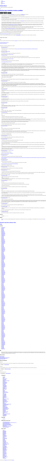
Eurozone (4, 381)
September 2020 (3, 258)
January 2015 (2, 302)
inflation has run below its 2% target (13, 24)
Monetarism (4, 399)
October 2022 (3, 242)
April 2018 (2, 277)
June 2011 (2, 330)
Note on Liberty (5, 451)
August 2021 (2, 251)
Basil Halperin (4, 431)
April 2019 (2, 269)
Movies (4, 402)
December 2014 (3, 303)
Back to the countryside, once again (4, 42)
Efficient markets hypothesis (6, 380)
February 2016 (3, 294)
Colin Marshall (4, 435)
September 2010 (3, 336)
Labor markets (4, 394)
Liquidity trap (4, 396)
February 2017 (3, 286)
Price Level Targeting (5, 407)
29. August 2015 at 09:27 (4, 96)
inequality (4, 390)
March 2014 (2, 309)
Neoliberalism (4, 403)
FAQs (1, 224)
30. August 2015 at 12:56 (4, 175)
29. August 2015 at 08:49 (4, 59)
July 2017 (2, 283)
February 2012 (3, 325)
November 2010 (3, 335)
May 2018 (2, 276)
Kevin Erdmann (5, 445)
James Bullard (22, 20)
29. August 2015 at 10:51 (4, 150)
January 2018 (2, 279)
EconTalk (4, 439)
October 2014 (3, 304)
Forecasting (4, 384)
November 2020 (3, 257)
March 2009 (2, 348)
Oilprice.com (4, 452)
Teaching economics (5, 412)
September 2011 (3, 328)
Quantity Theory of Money (6, 408)
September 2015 (3, 297)
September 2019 (3, 266)
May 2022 (2, 245)
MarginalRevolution (5, 447)
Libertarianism (4, 395)
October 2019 (3, 265)
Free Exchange (4, 441)
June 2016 (2, 291)
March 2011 (2, 332)
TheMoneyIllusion (3, 5)
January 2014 (2, 310)
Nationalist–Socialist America (3, 43)
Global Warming (5, 385)
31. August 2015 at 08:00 (4, 206)
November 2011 (3, 327)
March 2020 (2, 262)
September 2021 (3, 250)
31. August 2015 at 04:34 (4, 203)
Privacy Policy (3, 3)
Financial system (5, 383)
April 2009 (2, 347)
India (3, 389)
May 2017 (2, 284)
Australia (4, 377)
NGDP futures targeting (5, 404)
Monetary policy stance (5, 401)
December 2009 (3, 342)
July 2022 (2, 244)
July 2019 (2, 267)
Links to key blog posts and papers (7, 424)
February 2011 (3, 333)
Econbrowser (4, 436)
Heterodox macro (5, 388)
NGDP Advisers (5, 450)
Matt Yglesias (4, 448)
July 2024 (2, 228)
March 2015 (2, 301)
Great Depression (5, 386)
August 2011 (2, 329)
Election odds (4, 440)
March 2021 (2, 254)
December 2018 (3, 272)
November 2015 (3, 296)
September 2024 (3, 227)
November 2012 (3, 319)
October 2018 (3, 273)
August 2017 (2, 282)
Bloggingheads (4, 433)
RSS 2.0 (31, 40)
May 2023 (2, 237)
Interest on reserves (5, 391)
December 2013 (3, 311)
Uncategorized (16, 40)
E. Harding (8, 51)
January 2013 (2, 318)
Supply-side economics (5, 411)
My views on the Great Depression (7, 426)
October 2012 (3, 320)
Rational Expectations (5, 409)
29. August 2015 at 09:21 (4, 89)
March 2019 (2, 270)
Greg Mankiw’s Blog (5, 442)
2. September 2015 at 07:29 (4, 211)
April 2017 (2, 285)
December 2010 (3, 334)
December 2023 (3, 233)
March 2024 (2, 231)
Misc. (3, 398)
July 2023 (2, 236)
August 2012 (2, 321)
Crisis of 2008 (4, 379)
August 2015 (2, 298)
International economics (5, 392)
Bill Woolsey (4, 432)
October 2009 (3, 343)
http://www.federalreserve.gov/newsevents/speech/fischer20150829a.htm (9, 163)
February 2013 (3, 317)
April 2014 (2, 308)
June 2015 (2, 299)
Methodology (4, 397)
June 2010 (2, 338)
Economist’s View (5, 438)
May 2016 (2, 292)
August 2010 (2, 337)
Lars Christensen (5, 446)
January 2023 (2, 240)
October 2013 (3, 312)
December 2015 (3, 295)
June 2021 (2, 252)
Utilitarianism (4, 415)
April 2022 (2, 246)
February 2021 (3, 255)
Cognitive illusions (5, 378)
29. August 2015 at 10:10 (4, 135)
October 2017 (3, 281)
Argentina (4, 376)
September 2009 (3, 344)
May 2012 (2, 323)
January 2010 (2, 341)
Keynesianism (4, 393)
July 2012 (2, 322)
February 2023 (3, 239)
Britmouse (4, 434)
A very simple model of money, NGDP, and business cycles (9, 422)
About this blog (3, 1)
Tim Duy (4, 457)
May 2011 (2, 331)
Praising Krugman (5, 406)
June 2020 (2, 260)
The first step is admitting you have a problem (11, 10)
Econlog (4, 437)
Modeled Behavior (5, 449)
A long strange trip (2, 356)
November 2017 (3, 280)
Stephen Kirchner (5, 455)
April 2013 (2, 316)
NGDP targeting (5, 405)
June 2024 (2, 229)
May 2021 (2, 253)
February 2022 (3, 247)
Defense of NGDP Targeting (6, 423)
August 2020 (2, 259)
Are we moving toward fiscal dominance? (4, 357)
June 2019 (2, 268)
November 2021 (3, 249)
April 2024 (2, 230)
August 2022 (2, 243)
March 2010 (2, 340)
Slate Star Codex (5, 454)
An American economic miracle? (3, 358)
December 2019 (3, 264)
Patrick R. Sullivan (11, 54)
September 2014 (3, 305)
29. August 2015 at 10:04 (4, 112)
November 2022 (3, 241)
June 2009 (2, 346)
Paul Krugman (4, 453)
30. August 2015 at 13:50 (4, 180)
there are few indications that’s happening (10, 28)
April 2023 (2, 238)
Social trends (4, 410)
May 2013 (2, 315)
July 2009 (2, 345)
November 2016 (3, 288)
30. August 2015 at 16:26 (4, 188)
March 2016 (2, 293)
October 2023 (3, 234)
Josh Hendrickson (5, 444)
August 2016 (2, 290)
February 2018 (3, 278)
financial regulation (5, 382)
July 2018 (2, 275)
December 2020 (3, 256)
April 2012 (2, 324)
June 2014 (2, 307)
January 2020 (2, 263)
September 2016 (3, 289)
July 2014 (2, 306)
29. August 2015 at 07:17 (4, 47)
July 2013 (2, 314)
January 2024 (2, 232)
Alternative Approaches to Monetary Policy (8, 222)
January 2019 (2, 271)
